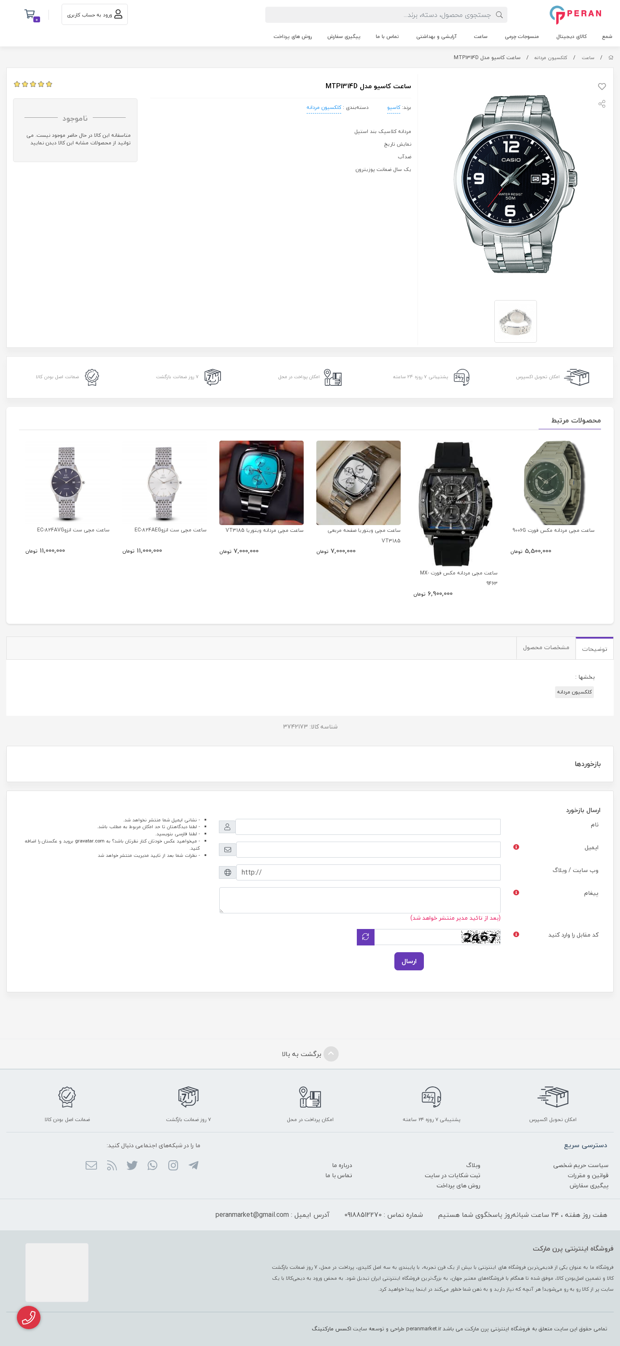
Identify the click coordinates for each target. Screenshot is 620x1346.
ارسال (409, 961)
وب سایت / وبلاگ (575, 870)
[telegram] (193, 1166)
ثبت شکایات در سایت (452, 1175)
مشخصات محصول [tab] (546, 647)
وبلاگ (473, 1165)
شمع (607, 36)
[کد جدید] (366, 937)
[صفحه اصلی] (611, 58)
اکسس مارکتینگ (331, 1328)
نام (594, 824)
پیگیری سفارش (344, 36)
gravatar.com (90, 841)
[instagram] (173, 1166)
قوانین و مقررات (588, 1175)
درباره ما (342, 1165)
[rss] (112, 1166)
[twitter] (132, 1166)
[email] (91, 1166)
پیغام (591, 893)
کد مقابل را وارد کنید (573, 934)
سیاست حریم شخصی (581, 1165)
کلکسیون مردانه (550, 58)
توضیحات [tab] (594, 649)
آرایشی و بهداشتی (436, 36)
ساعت (481, 36)
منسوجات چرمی (522, 36)
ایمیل (591, 847)
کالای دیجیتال (571, 36)
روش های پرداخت (293, 36)
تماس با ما (387, 36)
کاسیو (393, 107)
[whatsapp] (152, 1166)
